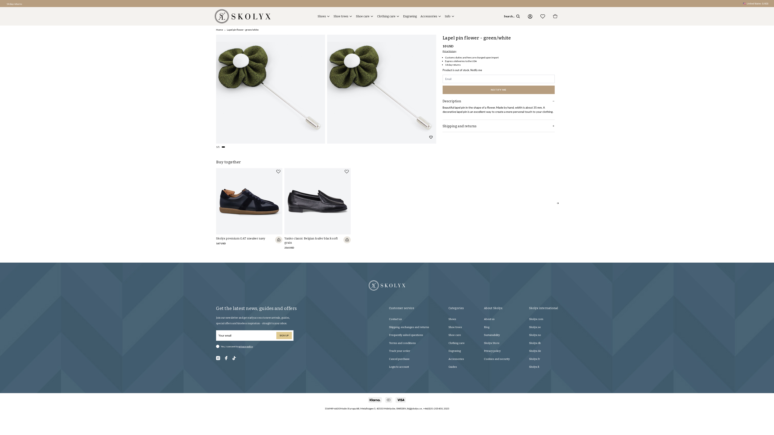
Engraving (410, 16)
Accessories (428, 16)
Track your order (399, 350)
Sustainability (492, 335)
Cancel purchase (399, 358)
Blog (486, 327)
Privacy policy (492, 350)
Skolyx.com (536, 319)
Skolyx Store (491, 343)
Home (219, 29)
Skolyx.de (535, 350)
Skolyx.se (535, 327)
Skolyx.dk (535, 343)
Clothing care (386, 16)
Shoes (322, 16)
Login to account (399, 366)
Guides (452, 366)
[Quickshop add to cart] (278, 239)
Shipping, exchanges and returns (409, 327)
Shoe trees (341, 16)
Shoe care (362, 16)
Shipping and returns (460, 126)
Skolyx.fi (534, 366)
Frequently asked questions (406, 335)
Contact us (395, 319)
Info (447, 16)
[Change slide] (223, 147)
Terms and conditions (402, 343)
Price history (449, 51)
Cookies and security (497, 358)
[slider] (270, 89)
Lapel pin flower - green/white (243, 29)
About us (489, 319)
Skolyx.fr (534, 358)
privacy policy (246, 346)
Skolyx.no (535, 335)
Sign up (284, 335)
